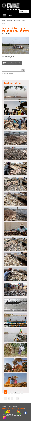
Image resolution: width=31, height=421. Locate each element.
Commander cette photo (13, 63)
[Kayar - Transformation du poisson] (15, 138)
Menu (10, 15)
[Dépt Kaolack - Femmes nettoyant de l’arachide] (15, 365)
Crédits (22, 408)
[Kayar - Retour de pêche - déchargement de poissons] (15, 108)
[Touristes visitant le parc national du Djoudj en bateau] (15, 45)
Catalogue (9, 20)
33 (18, 398)
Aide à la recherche (9, 73)
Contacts (4, 408)
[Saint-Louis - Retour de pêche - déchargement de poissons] (15, 289)
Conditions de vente (13, 408)
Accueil (4, 20)
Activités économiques (19, 20)
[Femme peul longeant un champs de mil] (15, 350)
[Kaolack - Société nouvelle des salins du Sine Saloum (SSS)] (15, 93)
